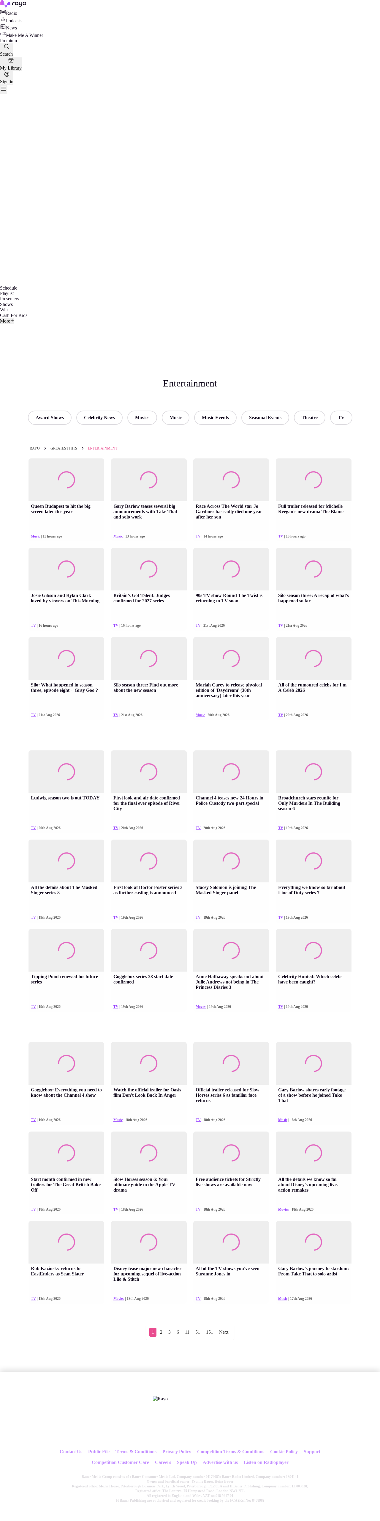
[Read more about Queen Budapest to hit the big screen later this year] (66, 479)
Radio (11, 13)
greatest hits (63, 448)
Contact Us (71, 1451)
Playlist (7, 293)
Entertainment (102, 448)
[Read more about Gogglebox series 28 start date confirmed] (149, 950)
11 (187, 1332)
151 (209, 1332)
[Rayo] (160, 1398)
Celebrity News (99, 417)
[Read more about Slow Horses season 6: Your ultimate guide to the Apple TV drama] (149, 1153)
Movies (142, 417)
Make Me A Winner (24, 35)
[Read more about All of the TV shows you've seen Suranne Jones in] (231, 1242)
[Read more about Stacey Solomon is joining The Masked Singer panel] (231, 861)
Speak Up (187, 1462)
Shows (6, 304)
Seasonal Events (265, 417)
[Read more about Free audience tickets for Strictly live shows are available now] (231, 1153)
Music (176, 417)
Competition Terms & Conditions (230, 1451)
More (5, 320)
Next (223, 1332)
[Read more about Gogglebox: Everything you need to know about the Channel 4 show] (66, 1063)
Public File (99, 1451)
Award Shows (50, 417)
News (11, 27)
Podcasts (14, 20)
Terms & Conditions (135, 1451)
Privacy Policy (176, 1451)
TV (341, 417)
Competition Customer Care (120, 1462)
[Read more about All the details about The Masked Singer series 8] (66, 861)
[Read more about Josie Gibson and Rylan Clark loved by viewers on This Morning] (66, 569)
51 (197, 1332)
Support (312, 1451)
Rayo (35, 448)
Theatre (310, 417)
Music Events (215, 417)
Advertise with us (220, 1462)
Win (4, 309)
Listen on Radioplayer (266, 1462)
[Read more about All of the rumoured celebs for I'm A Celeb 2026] (314, 658)
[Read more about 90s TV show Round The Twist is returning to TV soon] (231, 569)
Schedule (8, 287)
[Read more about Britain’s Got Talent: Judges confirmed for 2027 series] (149, 569)
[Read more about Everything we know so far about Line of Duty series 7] (314, 861)
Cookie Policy (284, 1451)
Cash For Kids (13, 315)
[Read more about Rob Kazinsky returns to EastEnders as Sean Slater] (66, 1242)
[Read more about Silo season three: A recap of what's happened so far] (314, 569)
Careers (163, 1462)
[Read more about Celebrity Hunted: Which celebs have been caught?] (314, 950)
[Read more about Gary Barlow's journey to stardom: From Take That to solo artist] (314, 1242)
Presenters (9, 298)
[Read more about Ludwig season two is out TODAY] (66, 771)
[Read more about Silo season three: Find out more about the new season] (149, 658)
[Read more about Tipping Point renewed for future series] (66, 950)
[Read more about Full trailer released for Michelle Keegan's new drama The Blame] (314, 479)
